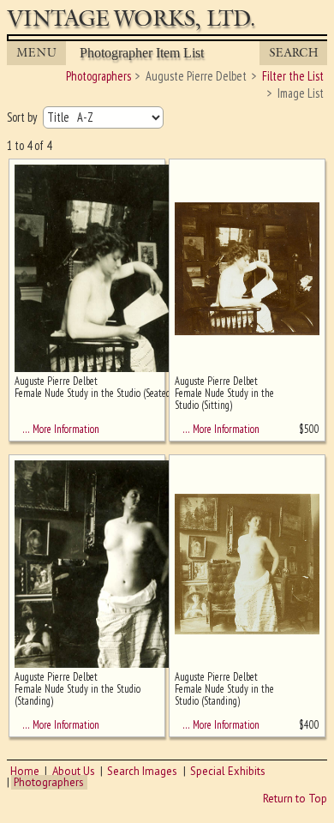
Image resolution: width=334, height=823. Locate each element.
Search (294, 52)
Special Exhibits (227, 771)
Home (24, 771)
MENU (36, 52)
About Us (73, 771)
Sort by (23, 117)
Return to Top (295, 798)
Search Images (142, 771)
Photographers (49, 782)
